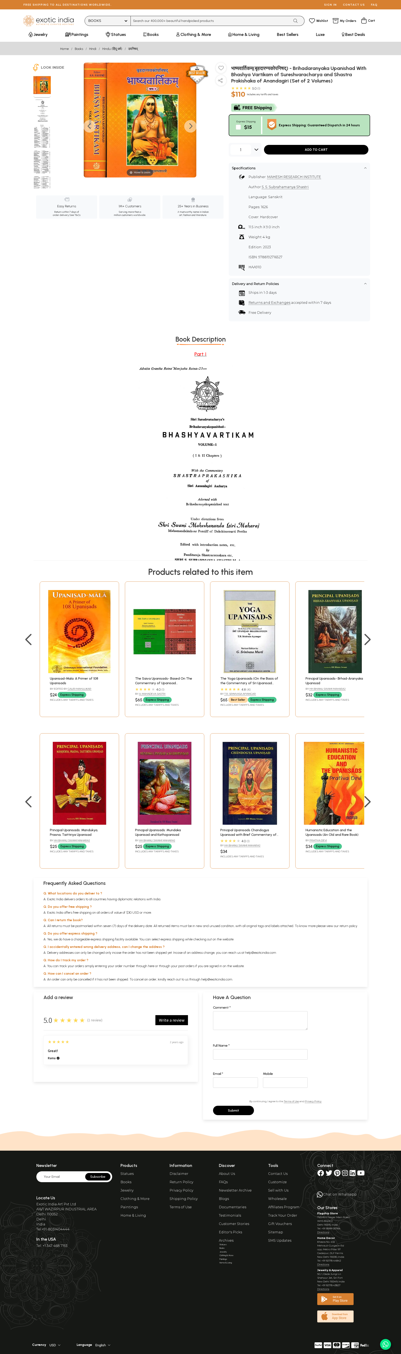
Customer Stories (234, 1224)
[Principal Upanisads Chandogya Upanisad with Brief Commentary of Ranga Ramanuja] (250, 824)
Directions (323, 1232)
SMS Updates (279, 1241)
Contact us (354, 4)
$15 (248, 127)
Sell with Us (278, 1190)
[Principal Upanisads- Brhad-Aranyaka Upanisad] (335, 672)
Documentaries (232, 1207)
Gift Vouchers (280, 1224)
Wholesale (277, 1199)
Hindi (92, 49)
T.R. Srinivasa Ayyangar (240, 693)
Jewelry (127, 1190)
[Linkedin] (352, 1174)
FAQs (223, 1182)
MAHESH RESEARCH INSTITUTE (294, 177)
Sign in (330, 4)
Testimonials (230, 1215)
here (151, 966)
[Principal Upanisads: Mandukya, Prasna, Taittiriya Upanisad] (79, 824)
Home (64, 49)
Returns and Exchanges (269, 303)
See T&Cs (74, 215)
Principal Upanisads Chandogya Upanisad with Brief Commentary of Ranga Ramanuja (248, 834)
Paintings (129, 1207)
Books (79, 49)
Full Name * (221, 1045)
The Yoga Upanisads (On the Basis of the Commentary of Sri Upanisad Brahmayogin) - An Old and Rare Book (249, 683)
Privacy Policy (313, 1101)
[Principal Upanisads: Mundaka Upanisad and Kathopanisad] (164, 824)
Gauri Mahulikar (79, 688)
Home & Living (133, 1215)
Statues (127, 1174)
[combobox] (210, 21)
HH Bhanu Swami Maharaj (327, 688)
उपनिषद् (133, 49)
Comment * (222, 1007)
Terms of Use (291, 1101)
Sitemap (275, 1232)
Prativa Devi (318, 840)
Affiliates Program (283, 1207)
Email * (218, 1074)
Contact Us (278, 1174)
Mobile (268, 1074)
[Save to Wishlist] (220, 69)
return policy (348, 926)
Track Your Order (282, 1215)
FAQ (374, 4)
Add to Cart (316, 150)
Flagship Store (327, 1213)
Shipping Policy (184, 1199)
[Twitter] (329, 1174)
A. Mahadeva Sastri (152, 693)
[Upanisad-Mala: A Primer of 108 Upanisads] (79, 672)
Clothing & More (135, 1199)
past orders (186, 966)
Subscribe (97, 1177)
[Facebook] (320, 1174)
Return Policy (181, 1182)
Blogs (224, 1199)
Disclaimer (179, 1174)
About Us (227, 1174)
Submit (233, 1110)
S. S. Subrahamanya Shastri (285, 187)
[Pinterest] (337, 1174)
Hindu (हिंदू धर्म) (112, 49)
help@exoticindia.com (260, 953)
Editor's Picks (230, 1232)
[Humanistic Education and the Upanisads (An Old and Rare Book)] (335, 824)
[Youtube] (361, 1174)
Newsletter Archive (235, 1190)
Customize (277, 1182)
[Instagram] (345, 1174)
